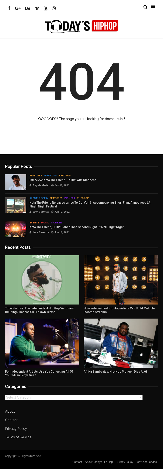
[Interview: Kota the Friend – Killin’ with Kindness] (15, 182)
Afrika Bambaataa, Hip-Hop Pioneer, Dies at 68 (116, 371)
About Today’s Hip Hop (99, 461)
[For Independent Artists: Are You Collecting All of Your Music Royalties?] (42, 343)
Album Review (39, 198)
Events (34, 222)
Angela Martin (40, 185)
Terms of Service (18, 437)
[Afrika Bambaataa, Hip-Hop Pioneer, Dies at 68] (121, 343)
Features (36, 175)
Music (45, 222)
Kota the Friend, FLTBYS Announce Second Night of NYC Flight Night (77, 227)
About (10, 411)
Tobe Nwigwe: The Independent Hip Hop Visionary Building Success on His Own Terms (39, 310)
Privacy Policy (16, 429)
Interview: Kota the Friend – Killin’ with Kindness (63, 180)
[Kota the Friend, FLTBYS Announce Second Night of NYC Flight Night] (15, 229)
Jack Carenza (40, 211)
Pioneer (69, 198)
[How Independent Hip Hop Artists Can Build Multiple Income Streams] (121, 280)
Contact (11, 420)
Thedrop (65, 175)
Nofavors (50, 175)
